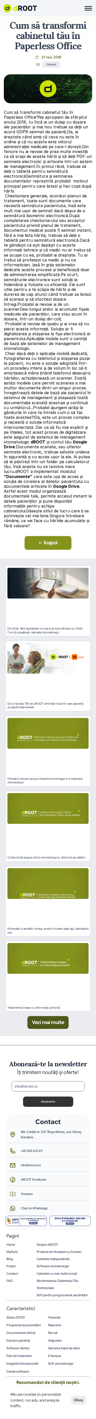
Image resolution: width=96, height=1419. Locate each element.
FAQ (9, 1281)
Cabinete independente (53, 1259)
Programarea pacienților (23, 1325)
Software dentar (17, 1348)
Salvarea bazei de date (64, 1348)
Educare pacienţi (18, 1341)
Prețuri (11, 1266)
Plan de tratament (19, 1356)
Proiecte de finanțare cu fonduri (59, 1252)
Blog (9, 1259)
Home (10, 1245)
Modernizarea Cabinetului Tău (57, 1281)
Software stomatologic (53, 1266)
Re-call (52, 1333)
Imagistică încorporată (22, 1364)
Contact (12, 1274)
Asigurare (55, 1341)
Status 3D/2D (15, 1317)
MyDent (12, 1252)
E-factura (54, 1356)
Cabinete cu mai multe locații (57, 1274)
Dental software (17, 1372)
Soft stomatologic (61, 1364)
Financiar (54, 1317)
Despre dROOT (47, 1245)
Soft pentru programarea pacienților (62, 1295)
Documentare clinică (20, 1333)
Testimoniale (45, 1288)
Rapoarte (54, 1325)
